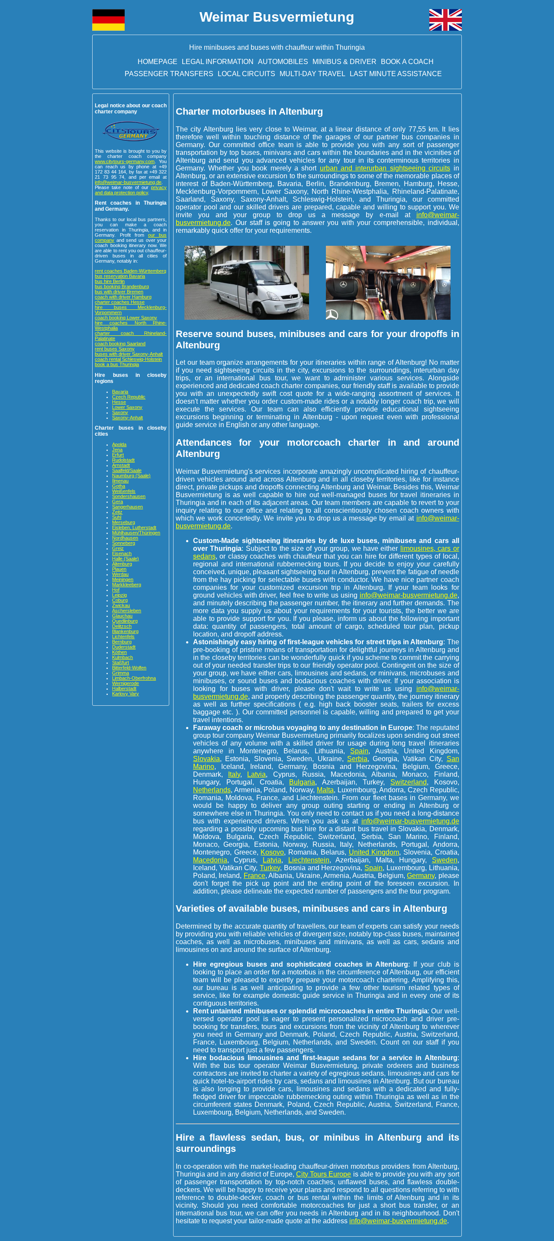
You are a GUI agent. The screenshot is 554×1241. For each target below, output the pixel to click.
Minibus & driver (344, 61)
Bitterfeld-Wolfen (129, 667)
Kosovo (272, 852)
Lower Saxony (127, 407)
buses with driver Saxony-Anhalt (129, 354)
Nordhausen (125, 537)
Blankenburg (125, 631)
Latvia (256, 774)
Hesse (119, 402)
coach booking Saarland (120, 343)
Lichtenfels (123, 636)
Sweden (444, 860)
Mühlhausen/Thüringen (136, 532)
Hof (115, 589)
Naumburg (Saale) (131, 475)
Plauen (119, 569)
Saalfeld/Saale (127, 470)
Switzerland (408, 782)
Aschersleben (126, 610)
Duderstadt (123, 646)
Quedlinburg (125, 621)
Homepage (157, 61)
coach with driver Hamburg (123, 296)
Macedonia (210, 860)
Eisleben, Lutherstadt (134, 527)
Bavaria (120, 391)
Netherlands (212, 790)
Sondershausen (128, 496)
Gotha (118, 486)
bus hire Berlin (110, 281)
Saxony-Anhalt (127, 417)
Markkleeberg (126, 584)
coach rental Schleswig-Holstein (128, 359)
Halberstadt (124, 688)
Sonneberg (123, 543)
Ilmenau (120, 480)
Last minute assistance (396, 73)
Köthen (119, 652)
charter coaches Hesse (120, 302)
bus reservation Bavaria (120, 276)
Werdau (120, 574)
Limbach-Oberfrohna (134, 678)
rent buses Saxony (115, 348)
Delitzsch (122, 626)
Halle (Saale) (125, 558)
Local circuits (246, 73)
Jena (117, 449)
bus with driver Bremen (119, 291)
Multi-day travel (312, 73)
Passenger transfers (169, 73)
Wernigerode (125, 683)
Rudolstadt (123, 460)
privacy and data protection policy (131, 190)
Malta (325, 790)
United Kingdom (374, 852)
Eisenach (122, 553)
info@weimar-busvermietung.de (128, 182)
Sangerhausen (127, 506)
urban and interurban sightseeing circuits (385, 168)
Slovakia (206, 758)
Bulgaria (302, 782)
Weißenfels (123, 491)
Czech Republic (128, 396)
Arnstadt (121, 465)
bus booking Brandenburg (122, 286)
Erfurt (118, 454)
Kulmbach (122, 657)
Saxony (120, 412)
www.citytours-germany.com (125, 161)
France (254, 875)
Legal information (218, 61)
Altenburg (122, 563)
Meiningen (122, 579)
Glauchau (122, 615)
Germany (421, 875)
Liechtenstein (308, 860)
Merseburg (123, 522)
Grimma (120, 672)
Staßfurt (120, 662)
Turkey (270, 867)
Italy (234, 774)
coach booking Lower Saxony (126, 317)
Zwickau (121, 605)
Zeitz (117, 511)
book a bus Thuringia (117, 364)
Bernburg (122, 641)
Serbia (357, 758)
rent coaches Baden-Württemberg (130, 270)
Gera (117, 501)
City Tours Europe (323, 1174)
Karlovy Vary (125, 693)
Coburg (120, 600)
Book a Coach (407, 61)
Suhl (116, 517)
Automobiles (283, 61)
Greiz (118, 548)
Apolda (119, 444)
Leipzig (119, 595)
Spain (359, 751)
